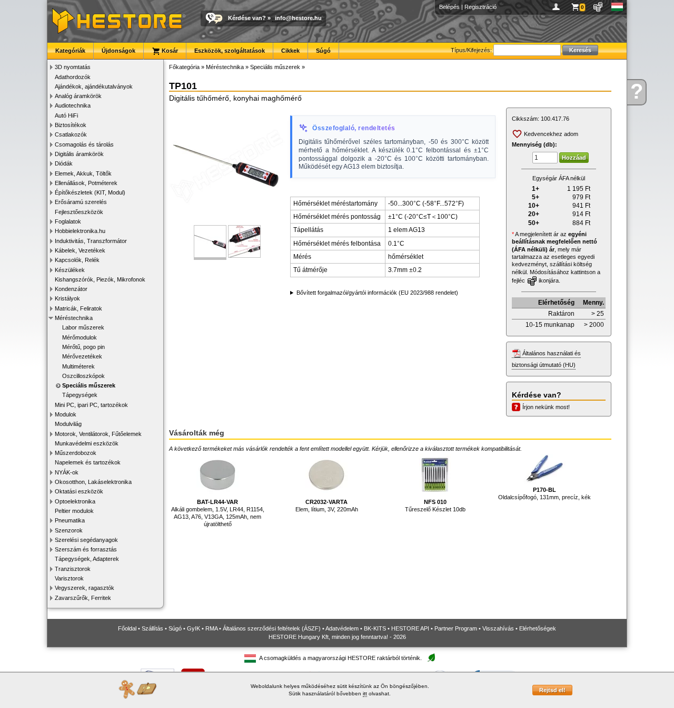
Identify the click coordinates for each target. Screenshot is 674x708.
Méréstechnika (74, 318)
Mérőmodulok (79, 337)
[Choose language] (617, 7)
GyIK (193, 628)
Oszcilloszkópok (83, 376)
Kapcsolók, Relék (77, 260)
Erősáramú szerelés (81, 202)
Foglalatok (68, 221)
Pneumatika (70, 520)
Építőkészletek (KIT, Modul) (90, 192)
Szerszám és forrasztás (86, 549)
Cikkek (290, 50)
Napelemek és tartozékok (88, 462)
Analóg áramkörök (78, 96)
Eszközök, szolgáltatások (229, 50)
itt (365, 693)
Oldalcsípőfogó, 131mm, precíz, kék (544, 493)
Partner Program (455, 628)
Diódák (64, 163)
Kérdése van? (247, 18)
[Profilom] (558, 7)
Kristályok (67, 298)
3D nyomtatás (73, 67)
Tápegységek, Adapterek (87, 559)
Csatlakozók (71, 134)
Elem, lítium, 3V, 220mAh (326, 505)
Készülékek (70, 270)
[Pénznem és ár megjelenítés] (598, 7)
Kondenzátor (71, 289)
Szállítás (152, 628)
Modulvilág (68, 424)
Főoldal (127, 628)
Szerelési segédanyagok (86, 540)
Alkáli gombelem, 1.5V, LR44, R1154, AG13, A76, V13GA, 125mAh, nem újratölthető (217, 513)
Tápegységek (79, 395)
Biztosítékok (70, 125)
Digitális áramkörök (79, 154)
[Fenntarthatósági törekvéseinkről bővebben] (431, 658)
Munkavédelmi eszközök (86, 443)
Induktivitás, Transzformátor (91, 241)
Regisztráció (480, 7)
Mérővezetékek (82, 356)
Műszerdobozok (75, 453)
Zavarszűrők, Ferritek (83, 598)
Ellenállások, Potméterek (86, 183)
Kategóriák (70, 50)
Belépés (449, 7)
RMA (211, 628)
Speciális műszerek (88, 385)
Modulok (65, 414)
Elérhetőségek (537, 628)
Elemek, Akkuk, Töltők (83, 173)
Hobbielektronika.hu (80, 231)
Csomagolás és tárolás (84, 144)
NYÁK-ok (66, 472)
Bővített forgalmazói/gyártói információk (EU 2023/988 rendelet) (377, 292)
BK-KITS (375, 628)
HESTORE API (410, 628)
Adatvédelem (342, 628)
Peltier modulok (74, 511)
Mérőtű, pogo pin (83, 347)
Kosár (169, 50)
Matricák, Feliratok (78, 308)
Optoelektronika (75, 501)
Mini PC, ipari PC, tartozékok (91, 405)
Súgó (323, 50)
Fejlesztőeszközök (79, 212)
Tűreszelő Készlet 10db (435, 505)
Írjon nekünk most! (546, 407)
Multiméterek (78, 366)
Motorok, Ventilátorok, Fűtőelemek (98, 434)
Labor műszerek (83, 327)
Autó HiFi (66, 115)
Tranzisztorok (73, 569)
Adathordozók (73, 77)
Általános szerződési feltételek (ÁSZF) (272, 628)
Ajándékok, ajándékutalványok (94, 86)
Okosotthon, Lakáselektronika (93, 482)
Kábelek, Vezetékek (80, 250)
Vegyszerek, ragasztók (84, 588)
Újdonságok (118, 50)
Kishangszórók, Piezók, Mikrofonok (100, 279)
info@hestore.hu (298, 18)
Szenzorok (69, 530)
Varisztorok (69, 578)
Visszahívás (498, 628)
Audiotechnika (73, 105)
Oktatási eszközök (79, 491)
